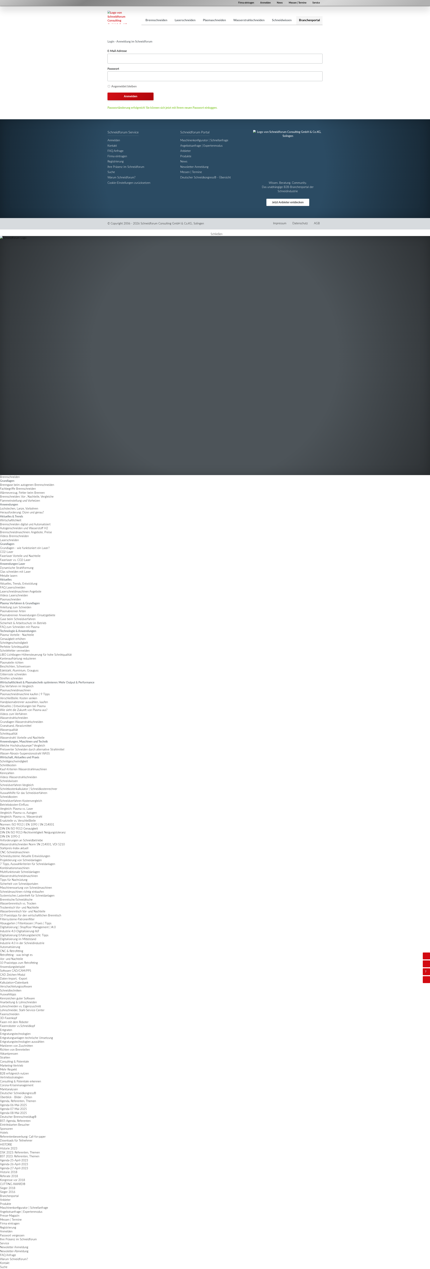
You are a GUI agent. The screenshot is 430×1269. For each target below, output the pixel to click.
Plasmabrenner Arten (13, 611)
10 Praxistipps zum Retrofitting (19, 962)
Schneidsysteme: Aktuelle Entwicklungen (25, 856)
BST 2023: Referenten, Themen (19, 1156)
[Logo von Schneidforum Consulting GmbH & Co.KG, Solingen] (118, 17)
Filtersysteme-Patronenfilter (17, 919)
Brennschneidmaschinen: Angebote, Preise (26, 532)
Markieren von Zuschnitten (16, 1045)
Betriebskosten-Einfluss (14, 804)
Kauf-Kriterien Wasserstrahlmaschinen (23, 769)
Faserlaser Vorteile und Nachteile (20, 556)
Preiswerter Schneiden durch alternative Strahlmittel (32, 749)
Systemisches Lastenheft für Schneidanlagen (27, 895)
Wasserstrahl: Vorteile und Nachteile (22, 737)
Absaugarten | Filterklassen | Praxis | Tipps (25, 923)
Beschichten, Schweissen (15, 666)
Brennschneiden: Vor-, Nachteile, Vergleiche (27, 496)
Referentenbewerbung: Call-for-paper (23, 1136)
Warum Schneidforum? (121, 177)
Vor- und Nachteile (11, 959)
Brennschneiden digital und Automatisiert (25, 524)
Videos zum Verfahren (13, 714)
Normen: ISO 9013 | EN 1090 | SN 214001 (27, 824)
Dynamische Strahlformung (16, 567)
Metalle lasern (8, 575)
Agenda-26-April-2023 (14, 1164)
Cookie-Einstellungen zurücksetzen (129, 182)
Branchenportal (9, 1196)
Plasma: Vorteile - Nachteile (17, 634)
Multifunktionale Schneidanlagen (20, 872)
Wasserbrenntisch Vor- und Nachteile (22, 911)
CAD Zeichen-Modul (12, 974)
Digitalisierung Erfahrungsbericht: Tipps (24, 935)
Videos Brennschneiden (14, 536)
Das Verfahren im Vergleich (16, 686)
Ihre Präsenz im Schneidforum (126, 166)
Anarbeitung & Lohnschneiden (18, 1002)
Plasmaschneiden (10, 599)
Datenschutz (300, 223)
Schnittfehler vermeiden (15, 650)
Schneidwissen (9, 781)
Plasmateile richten (11, 662)
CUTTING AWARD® (12, 1184)
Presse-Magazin (9, 1215)
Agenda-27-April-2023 (14, 1168)
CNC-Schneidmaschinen (14, 852)
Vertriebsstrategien (11, 1077)
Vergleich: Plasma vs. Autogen (18, 812)
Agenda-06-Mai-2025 (13, 1105)
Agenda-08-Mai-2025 (13, 1113)
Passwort (113, 68)
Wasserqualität (9, 729)
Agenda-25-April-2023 (14, 1160)
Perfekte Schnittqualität (14, 646)
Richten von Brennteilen (15, 1049)
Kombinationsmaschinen (14, 868)
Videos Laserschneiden (14, 595)
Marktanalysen (9, 1089)
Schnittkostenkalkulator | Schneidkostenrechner (28, 789)
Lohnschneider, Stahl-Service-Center (22, 1010)
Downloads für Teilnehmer (16, 1140)
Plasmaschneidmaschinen (15, 690)
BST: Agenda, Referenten (15, 1120)
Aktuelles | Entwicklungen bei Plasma (23, 706)
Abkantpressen (9, 1053)
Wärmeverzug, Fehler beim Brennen (22, 492)
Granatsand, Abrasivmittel (15, 725)
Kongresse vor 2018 (12, 1180)
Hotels (4, 1132)
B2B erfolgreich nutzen (14, 1073)
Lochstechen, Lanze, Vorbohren (19, 508)
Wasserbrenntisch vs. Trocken (18, 903)
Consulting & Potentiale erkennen (20, 1081)
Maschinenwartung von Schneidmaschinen (26, 887)
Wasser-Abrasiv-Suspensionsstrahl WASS (25, 753)
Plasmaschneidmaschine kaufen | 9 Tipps (25, 694)
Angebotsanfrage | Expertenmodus (201, 145)
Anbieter (185, 151)
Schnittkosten (8, 765)
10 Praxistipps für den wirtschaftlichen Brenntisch (30, 915)
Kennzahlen (7, 773)
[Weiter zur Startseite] (215, 355)
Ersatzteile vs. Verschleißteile (18, 820)
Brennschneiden (10, 477)
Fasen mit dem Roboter (14, 1022)
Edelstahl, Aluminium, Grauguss (19, 670)
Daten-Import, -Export (13, 978)
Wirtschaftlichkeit (10, 520)
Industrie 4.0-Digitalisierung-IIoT (19, 931)
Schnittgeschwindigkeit (14, 642)
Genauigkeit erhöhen (13, 639)
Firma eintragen (246, 3)
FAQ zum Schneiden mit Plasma (19, 627)
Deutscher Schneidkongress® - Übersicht (205, 177)
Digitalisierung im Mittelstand (18, 939)
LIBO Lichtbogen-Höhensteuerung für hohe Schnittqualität (36, 654)
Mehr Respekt (8, 1069)
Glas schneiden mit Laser (15, 571)
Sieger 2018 (7, 1188)
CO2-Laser (6, 552)
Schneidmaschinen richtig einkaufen (22, 891)
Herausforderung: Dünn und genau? (22, 512)
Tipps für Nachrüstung (13, 879)
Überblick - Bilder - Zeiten (16, 1097)
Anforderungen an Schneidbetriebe (21, 840)
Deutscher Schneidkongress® (18, 1093)
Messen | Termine (297, 3)
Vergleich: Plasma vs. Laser (16, 808)
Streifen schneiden (11, 678)
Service (316, 3)
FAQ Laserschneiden (12, 587)
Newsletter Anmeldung (194, 166)
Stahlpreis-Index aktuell (14, 848)
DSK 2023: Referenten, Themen (20, 1152)
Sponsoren (6, 1128)
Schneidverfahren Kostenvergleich (21, 800)
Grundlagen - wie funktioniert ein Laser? (25, 548)
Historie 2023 (8, 1148)
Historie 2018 (8, 1172)
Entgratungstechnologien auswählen (22, 1041)
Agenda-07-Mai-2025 (13, 1109)
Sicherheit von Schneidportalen (19, 883)
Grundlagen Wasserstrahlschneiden (21, 722)
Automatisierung (10, 947)
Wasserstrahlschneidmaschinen (19, 876)
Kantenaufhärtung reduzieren (18, 658)
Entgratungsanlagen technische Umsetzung (26, 1038)
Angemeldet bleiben (124, 86)
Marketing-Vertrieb (11, 1065)
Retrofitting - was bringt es (16, 955)
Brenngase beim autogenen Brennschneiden (27, 484)
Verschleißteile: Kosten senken (18, 698)
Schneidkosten (8, 796)
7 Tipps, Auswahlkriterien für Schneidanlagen (27, 864)
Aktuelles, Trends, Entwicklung (18, 583)
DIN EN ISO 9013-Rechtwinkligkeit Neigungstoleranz (33, 832)
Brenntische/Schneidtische (16, 899)
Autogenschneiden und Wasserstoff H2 (24, 528)
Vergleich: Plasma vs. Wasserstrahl (21, 816)
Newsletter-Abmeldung (14, 1251)
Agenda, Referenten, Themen (18, 1101)
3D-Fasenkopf (8, 1018)
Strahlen (5, 1057)
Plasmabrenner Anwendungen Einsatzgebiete (27, 615)
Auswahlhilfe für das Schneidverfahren (23, 793)
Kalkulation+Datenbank (14, 982)
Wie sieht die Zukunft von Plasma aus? (23, 710)
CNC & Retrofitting (11, 951)
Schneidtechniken (10, 990)
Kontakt (112, 145)
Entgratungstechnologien (15, 1033)
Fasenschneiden (9, 1014)
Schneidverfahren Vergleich (17, 785)
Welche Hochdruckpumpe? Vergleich (22, 745)
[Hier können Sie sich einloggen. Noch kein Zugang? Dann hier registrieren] (426, 956)
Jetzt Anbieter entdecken (288, 202)
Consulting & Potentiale (14, 1061)
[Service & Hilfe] (426, 971)
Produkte (185, 156)
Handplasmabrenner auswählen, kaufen (24, 702)
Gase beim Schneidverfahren (17, 619)
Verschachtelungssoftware (16, 986)
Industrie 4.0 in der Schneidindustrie (22, 943)
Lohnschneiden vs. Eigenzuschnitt (20, 1006)
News (280, 3)
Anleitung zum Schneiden (15, 607)
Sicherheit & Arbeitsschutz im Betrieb (23, 623)
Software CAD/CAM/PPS (15, 970)
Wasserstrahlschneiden (14, 717)
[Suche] (426, 963)
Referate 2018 (9, 1176)
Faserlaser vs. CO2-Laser (15, 560)
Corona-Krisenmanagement (16, 1085)
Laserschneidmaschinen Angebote (20, 591)
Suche (111, 172)
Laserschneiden (9, 540)
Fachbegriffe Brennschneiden (18, 488)
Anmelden (265, 3)
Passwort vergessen (12, 1235)
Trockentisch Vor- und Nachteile (19, 907)
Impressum (279, 223)
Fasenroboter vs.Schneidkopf (17, 1026)
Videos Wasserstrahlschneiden (18, 777)
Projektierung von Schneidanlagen (21, 860)
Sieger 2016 (7, 1192)
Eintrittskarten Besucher (15, 1124)
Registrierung (116, 161)
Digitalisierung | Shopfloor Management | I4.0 (28, 927)
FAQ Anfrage (115, 151)
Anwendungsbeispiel (12, 966)
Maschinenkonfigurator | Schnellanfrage (204, 140)
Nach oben (429, 979)
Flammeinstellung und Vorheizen (20, 500)
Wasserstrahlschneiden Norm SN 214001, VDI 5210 (32, 844)
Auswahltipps (8, 994)
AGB (317, 223)
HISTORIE (6, 1144)
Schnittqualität (8, 733)
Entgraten (6, 1030)
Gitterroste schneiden (13, 674)
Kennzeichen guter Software (17, 998)
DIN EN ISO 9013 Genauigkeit (19, 828)
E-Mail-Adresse (117, 51)
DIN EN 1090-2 (10, 836)
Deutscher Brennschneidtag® (18, 1116)
